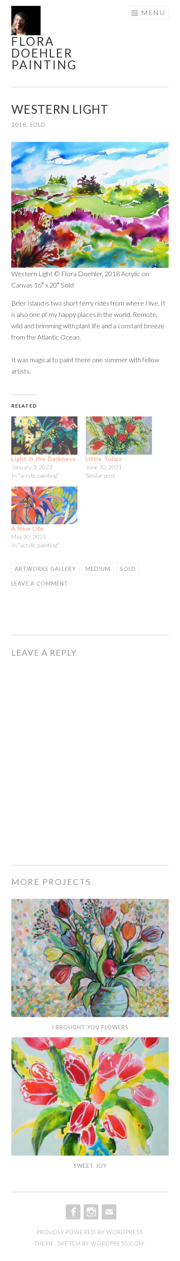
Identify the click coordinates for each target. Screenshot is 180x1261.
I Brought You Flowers (90, 1027)
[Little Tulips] (119, 435)
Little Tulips (104, 458)
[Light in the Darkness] (44, 435)
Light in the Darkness (43, 458)
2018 (18, 124)
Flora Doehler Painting (44, 53)
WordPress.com (117, 1243)
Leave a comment (39, 583)
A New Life (27, 528)
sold (38, 124)
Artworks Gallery (45, 568)
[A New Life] (44, 505)
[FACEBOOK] (72, 1211)
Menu (153, 12)
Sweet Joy (90, 1165)
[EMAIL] (108, 1211)
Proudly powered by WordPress (90, 1232)
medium (98, 568)
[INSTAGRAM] (90, 1211)
